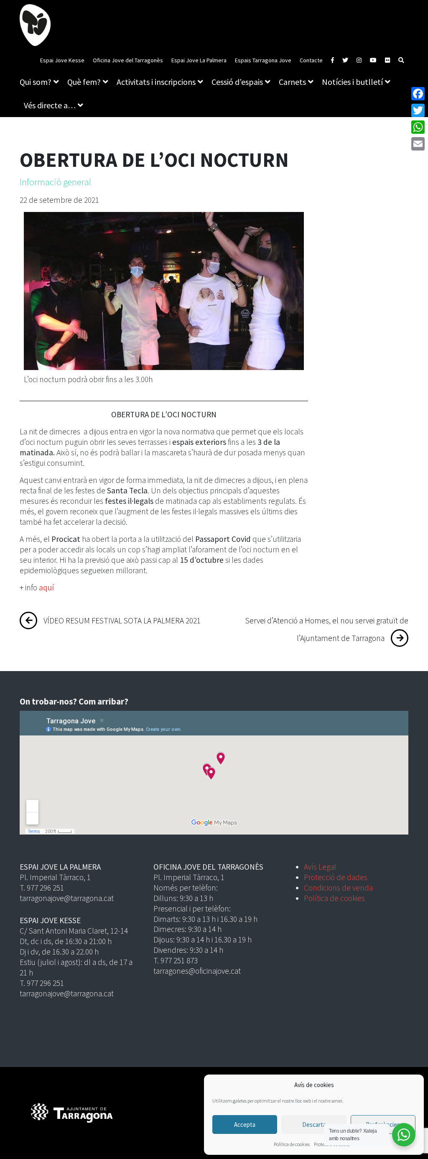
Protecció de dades (335, 877)
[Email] (418, 143)
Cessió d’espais (237, 82)
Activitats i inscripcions (156, 82)
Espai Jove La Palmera (199, 60)
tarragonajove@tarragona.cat (67, 898)
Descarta (314, 1124)
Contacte (311, 60)
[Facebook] (418, 93)
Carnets (292, 82)
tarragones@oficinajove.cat (197, 971)
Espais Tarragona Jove (263, 60)
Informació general (55, 182)
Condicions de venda (338, 888)
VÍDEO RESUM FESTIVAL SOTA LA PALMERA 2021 (122, 620)
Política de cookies (292, 1144)
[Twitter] (418, 110)
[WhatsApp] (418, 127)
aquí (45, 587)
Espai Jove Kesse (62, 60)
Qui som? (35, 82)
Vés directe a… (50, 105)
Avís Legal (320, 867)
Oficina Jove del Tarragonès (128, 60)
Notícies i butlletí (352, 82)
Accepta (244, 1124)
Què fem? (84, 82)
